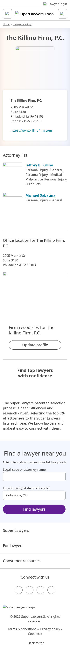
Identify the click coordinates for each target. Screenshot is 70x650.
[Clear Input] (61, 476)
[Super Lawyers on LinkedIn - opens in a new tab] (51, 590)
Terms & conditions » (23, 629)
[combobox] (34, 476)
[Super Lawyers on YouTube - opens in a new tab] (40, 590)
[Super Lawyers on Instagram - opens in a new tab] (29, 590)
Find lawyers (34, 509)
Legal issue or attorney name (24, 469)
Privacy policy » (51, 629)
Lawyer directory (22, 24)
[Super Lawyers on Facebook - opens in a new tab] (19, 590)
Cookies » (35, 634)
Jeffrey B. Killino (39, 165)
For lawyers (13, 545)
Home (6, 24)
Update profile (35, 344)
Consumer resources (22, 560)
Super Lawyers (16, 530)
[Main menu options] (7, 13)
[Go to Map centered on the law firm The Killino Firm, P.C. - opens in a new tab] (35, 291)
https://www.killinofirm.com (31, 130)
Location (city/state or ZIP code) (26, 488)
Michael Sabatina (40, 195)
